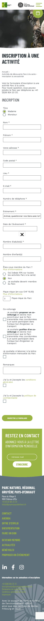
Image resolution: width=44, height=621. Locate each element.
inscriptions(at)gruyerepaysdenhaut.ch (17, 586)
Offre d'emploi (10, 523)
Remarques (8, 364)
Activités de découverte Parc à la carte (19, 74)
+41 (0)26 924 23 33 (9, 583)
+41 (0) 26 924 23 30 (9, 501)
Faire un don (9, 533)
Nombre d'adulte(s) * (13, 242)
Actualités (8, 545)
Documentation (10, 528)
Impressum (6, 594)
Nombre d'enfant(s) (12, 254)
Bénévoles (8, 550)
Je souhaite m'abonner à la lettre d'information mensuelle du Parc (19, 352)
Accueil (5, 72)
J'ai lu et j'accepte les (19, 381)
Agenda (6, 518)
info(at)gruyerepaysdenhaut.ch (14, 504)
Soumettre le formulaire (17, 418)
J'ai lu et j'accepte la (19, 396)
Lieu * (6, 173)
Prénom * (8, 135)
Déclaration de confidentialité (13, 589)
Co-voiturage (9, 309)
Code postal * (10, 160)
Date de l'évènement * (14, 224)
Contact (6, 513)
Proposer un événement (16, 555)
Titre (5, 108)
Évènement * (9, 211)
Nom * (6, 122)
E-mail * (7, 186)
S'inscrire (22, 464)
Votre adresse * (11, 148)
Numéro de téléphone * (15, 199)
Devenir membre (11, 540)
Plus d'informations (12, 269)
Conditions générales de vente (14, 591)
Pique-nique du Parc (22, 298)
